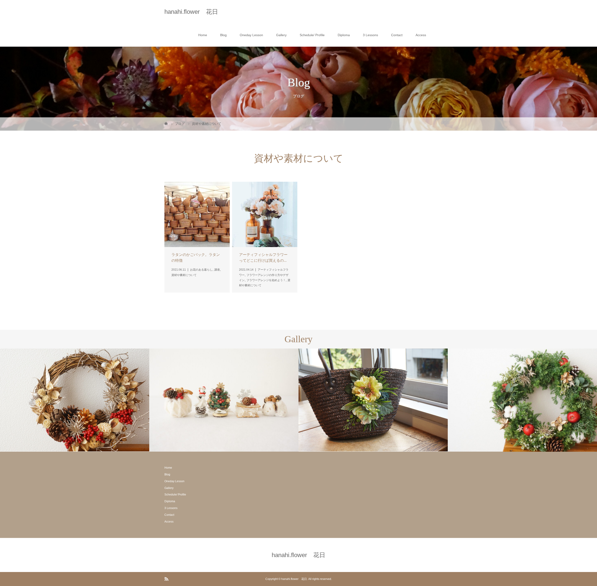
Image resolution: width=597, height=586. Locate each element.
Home (202, 35)
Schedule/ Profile (312, 35)
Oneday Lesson (251, 35)
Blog (223, 35)
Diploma (344, 35)
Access (421, 35)
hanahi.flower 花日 (191, 11)
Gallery (281, 35)
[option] (74, 400)
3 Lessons (370, 35)
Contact (397, 35)
